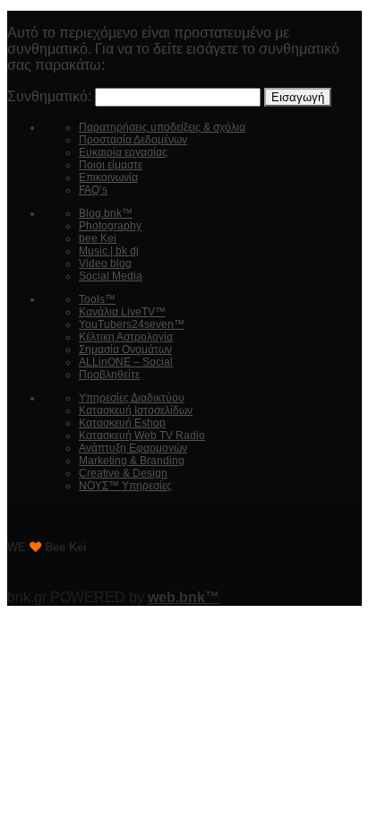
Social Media (110, 276)
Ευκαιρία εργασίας (123, 152)
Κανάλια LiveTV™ (122, 312)
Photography (110, 226)
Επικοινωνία (108, 177)
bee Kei (97, 238)
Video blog (105, 263)
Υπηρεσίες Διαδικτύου (131, 398)
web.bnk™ (183, 597)
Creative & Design (123, 473)
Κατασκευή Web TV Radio (142, 435)
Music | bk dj (109, 251)
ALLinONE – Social (126, 362)
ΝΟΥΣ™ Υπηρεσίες (125, 485)
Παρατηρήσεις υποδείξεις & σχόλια (162, 127)
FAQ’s (93, 190)
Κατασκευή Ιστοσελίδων (136, 410)
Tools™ (97, 299)
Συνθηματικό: (51, 96)
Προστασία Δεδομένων (133, 140)
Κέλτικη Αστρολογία (126, 337)
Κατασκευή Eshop (122, 423)
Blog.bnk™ (106, 213)
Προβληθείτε (109, 374)
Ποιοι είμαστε (110, 165)
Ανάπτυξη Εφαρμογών (133, 448)
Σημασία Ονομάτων (125, 349)
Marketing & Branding (131, 460)
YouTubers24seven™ (131, 324)
